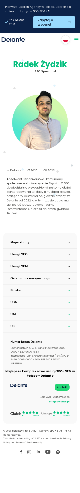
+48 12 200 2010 (16, 22)
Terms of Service (25, 442)
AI (49, 11)
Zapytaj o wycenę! (45, 22)
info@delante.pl (59, 401)
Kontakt (62, 387)
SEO (36, 11)
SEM (42, 11)
